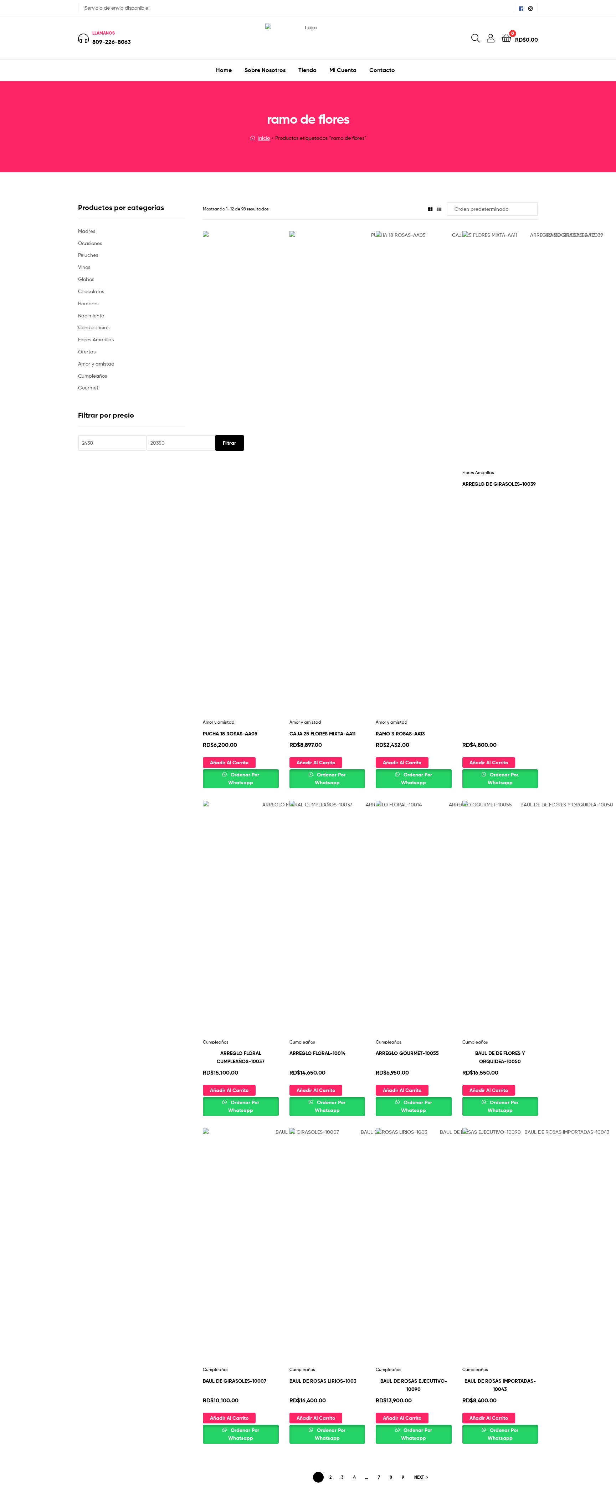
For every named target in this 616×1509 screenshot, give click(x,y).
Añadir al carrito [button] (229, 762)
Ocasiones (90, 243)
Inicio (264, 138)
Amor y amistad (219, 722)
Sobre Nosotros (265, 69)
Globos (86, 279)
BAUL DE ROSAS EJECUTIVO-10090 (413, 1385)
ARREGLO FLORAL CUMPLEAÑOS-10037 (241, 1057)
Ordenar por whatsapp (243, 778)
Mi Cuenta (342, 69)
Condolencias (93, 327)
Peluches (88, 255)
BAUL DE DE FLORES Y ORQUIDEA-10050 (500, 1057)
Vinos (84, 267)
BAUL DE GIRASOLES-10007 (234, 1381)
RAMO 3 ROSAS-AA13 (400, 733)
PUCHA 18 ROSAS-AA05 (230, 733)
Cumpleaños (216, 1042)
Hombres (88, 303)
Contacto (382, 69)
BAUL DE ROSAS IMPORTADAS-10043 (500, 1385)
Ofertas (87, 351)
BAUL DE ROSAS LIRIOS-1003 (322, 1381)
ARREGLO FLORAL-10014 (317, 1053)
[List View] (439, 208)
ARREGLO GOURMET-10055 (407, 1053)
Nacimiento (91, 315)
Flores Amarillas (96, 339)
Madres (86, 231)
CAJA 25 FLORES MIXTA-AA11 (322, 733)
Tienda (307, 69)
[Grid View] (430, 208)
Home (224, 69)
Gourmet (88, 387)
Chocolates (91, 291)
